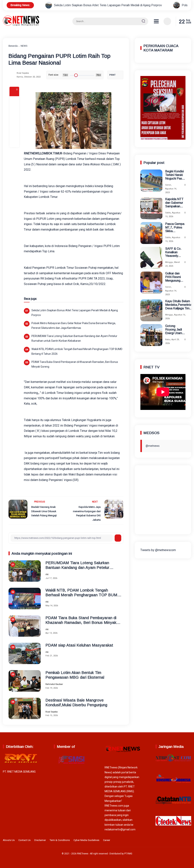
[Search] (143, 21)
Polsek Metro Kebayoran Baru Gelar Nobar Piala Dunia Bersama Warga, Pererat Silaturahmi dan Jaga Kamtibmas (73, 325)
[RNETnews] (21, 25)
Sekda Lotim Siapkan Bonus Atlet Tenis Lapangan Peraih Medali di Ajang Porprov (71, 5)
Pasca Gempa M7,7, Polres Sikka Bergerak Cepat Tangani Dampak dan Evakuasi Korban (175, 227)
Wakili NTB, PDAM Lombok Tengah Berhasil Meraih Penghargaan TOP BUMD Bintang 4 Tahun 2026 (76, 351)
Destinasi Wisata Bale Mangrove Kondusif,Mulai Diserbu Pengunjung (76, 702)
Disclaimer (40, 840)
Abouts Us (9, 840)
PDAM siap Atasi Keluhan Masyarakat (79, 645)
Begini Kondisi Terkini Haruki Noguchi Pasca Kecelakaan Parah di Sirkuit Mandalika (175, 175)
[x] (14, 111)
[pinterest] (14, 142)
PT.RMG (128, 853)
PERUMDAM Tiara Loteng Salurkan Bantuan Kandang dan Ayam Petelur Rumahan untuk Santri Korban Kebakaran (74, 338)
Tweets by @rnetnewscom (158, 550)
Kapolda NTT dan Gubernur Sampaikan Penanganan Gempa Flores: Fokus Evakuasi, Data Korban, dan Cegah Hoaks (175, 202)
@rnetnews (153, 445)
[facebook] (14, 101)
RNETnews (82, 853)
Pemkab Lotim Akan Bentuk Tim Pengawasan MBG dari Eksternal (74, 674)
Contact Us (24, 840)
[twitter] (171, 841)
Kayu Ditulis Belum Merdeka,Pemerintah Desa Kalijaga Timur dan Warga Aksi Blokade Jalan (179, 305)
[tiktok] (182, 841)
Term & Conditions (60, 840)
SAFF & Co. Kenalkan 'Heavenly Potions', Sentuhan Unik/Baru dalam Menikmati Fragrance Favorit (173, 252)
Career (106, 840)
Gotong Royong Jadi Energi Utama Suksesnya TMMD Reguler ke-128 (174, 329)
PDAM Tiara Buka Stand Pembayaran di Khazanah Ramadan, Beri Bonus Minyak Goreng (74, 364)
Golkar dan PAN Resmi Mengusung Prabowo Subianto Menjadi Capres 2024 (173, 277)
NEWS (24, 45)
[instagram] (176, 841)
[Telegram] (14, 122)
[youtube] (188, 841)
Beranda (13, 45)
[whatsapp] (14, 132)
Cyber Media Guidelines (86, 840)
